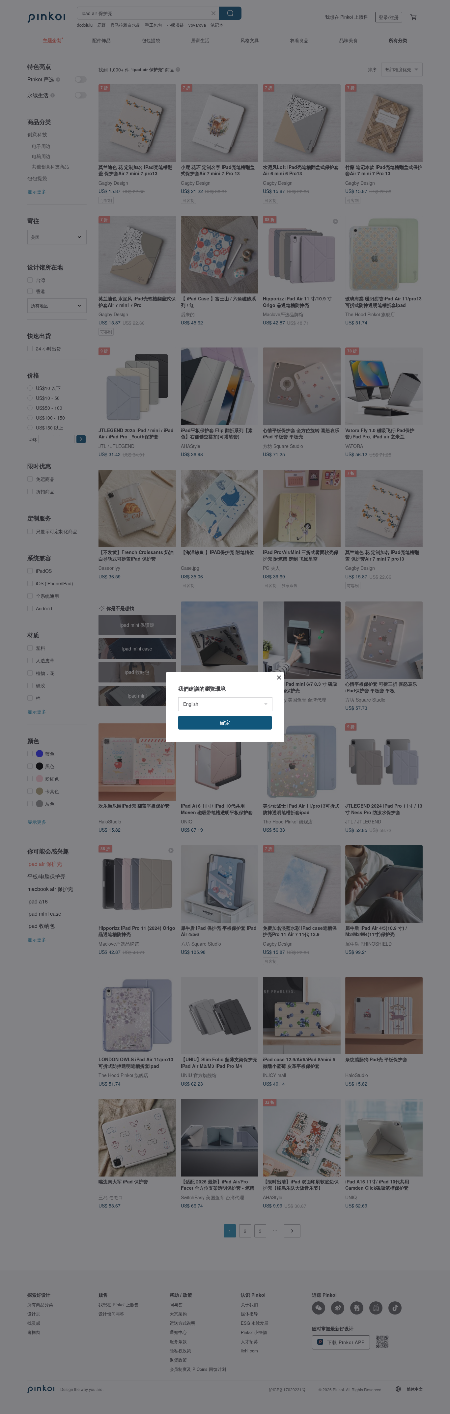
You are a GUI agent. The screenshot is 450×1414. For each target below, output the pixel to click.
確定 (225, 722)
